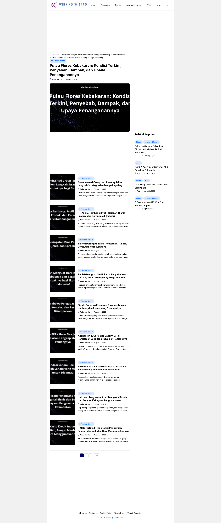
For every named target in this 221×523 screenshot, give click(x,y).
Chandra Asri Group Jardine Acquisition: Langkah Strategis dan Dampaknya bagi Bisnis (101, 185)
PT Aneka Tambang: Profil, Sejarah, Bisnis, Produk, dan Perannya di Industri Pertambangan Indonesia (102, 216)
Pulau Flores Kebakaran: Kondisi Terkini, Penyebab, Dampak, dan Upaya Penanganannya (85, 70)
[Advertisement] (110, 32)
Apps (159, 5)
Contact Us (93, 513)
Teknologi (105, 5)
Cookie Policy (106, 513)
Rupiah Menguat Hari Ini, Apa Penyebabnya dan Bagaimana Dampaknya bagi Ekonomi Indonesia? (102, 277)
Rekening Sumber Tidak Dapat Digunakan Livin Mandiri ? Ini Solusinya (149, 149)
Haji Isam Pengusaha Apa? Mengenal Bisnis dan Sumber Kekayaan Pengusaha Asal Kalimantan (102, 400)
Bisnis (118, 5)
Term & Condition (134, 513)
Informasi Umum (134, 5)
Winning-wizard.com (114, 517)
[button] (167, 5)
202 (97, 455)
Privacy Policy (119, 513)
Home (92, 5)
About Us (83, 513)
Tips (149, 5)
